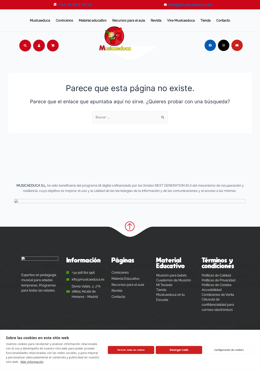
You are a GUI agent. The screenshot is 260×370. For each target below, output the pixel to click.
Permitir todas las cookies (131, 349)
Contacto (223, 20)
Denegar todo (179, 350)
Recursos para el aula (128, 20)
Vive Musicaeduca (181, 20)
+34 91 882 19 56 (75, 4)
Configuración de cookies (229, 349)
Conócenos (64, 20)
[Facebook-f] (210, 45)
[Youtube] (237, 45)
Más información (32, 362)
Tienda (205, 20)
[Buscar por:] (130, 117)
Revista (156, 20)
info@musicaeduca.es (190, 4)
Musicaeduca (40, 20)
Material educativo (93, 20)
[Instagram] (223, 45)
